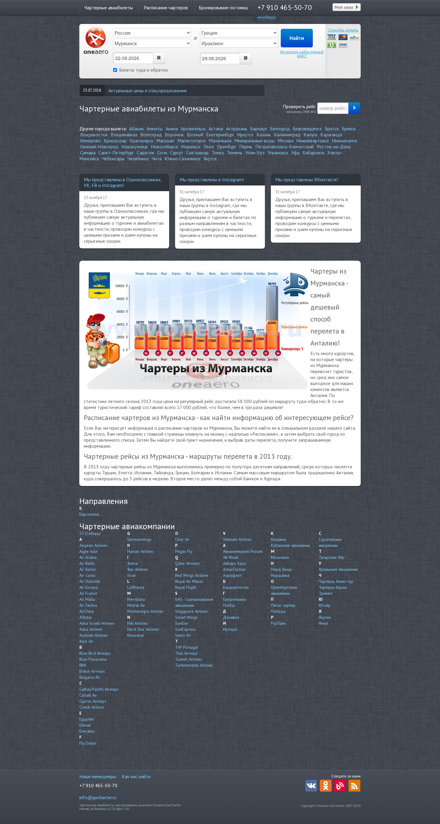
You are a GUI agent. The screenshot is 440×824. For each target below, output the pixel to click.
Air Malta (87, 599)
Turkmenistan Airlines (194, 665)
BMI (82, 665)
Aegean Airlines (93, 545)
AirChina (86, 611)
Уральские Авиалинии (338, 569)
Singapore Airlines (191, 611)
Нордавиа (280, 575)
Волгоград (151, 135)
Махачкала (220, 141)
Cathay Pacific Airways (99, 689)
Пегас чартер (283, 605)
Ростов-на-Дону (334, 147)
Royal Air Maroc (189, 581)
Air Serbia (88, 605)
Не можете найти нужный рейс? (302, 53)
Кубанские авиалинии (290, 545)
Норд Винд (281, 569)
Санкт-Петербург (116, 153)
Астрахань (236, 129)
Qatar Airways (187, 563)
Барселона (89, 514)
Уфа (295, 153)
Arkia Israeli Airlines (97, 623)
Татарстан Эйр (332, 557)
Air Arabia (88, 557)
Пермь (245, 147)
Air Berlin (87, 569)
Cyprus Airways (92, 701)
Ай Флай (230, 557)
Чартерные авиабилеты (108, 7)
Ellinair (85, 725)
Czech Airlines (91, 707)
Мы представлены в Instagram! (212, 179)
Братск (332, 129)
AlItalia (85, 617)
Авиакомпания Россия (243, 551)
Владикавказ (124, 135)
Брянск (349, 129)
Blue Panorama (93, 659)
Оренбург (226, 147)
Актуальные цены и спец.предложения (147, 90)
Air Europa (88, 587)
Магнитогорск (191, 141)
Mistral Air (136, 605)
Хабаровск (313, 153)
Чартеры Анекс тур (336, 581)
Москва (285, 141)
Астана (216, 129)
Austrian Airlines (93, 635)
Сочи (162, 153)
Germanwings (139, 539)
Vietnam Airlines (237, 539)
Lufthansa (135, 587)
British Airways (92, 671)
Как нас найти (136, 776)
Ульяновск (278, 153)
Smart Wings (186, 617)
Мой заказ (344, 7)
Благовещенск (307, 129)
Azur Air (86, 641)
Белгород (280, 129)
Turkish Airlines (188, 659)
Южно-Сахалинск (183, 159)
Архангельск (193, 129)
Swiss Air (183, 635)
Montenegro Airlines (145, 611)
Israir (131, 575)
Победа (278, 611)
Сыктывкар (197, 153)
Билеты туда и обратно (143, 70)
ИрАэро (230, 629)
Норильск (191, 147)
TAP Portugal (186, 647)
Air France (88, 593)
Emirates (87, 731)
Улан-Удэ (255, 153)
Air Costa (87, 575)
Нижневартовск (312, 141)
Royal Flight (185, 587)
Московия (280, 557)
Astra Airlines (91, 629)
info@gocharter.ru (97, 797)
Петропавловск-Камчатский (284, 147)
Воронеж (174, 135)
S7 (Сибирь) (90, 533)
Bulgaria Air (89, 677)
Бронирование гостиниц (223, 7)
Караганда (331, 135)
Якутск (210, 159)
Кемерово (90, 141)
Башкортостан (236, 587)
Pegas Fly (183, 551)
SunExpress (185, 629)
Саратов (145, 153)
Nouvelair (136, 635)
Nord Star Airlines (143, 629)
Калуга (310, 135)
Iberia (132, 563)
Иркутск (245, 135)
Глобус (229, 605)
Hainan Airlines (140, 551)
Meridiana (136, 599)
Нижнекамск (344, 141)
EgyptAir (86, 719)
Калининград (287, 135)
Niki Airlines (137, 623)
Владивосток (94, 135)
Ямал (323, 623)
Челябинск (138, 159)
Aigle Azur (88, 551)
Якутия (325, 617)
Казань (264, 135)
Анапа (172, 129)
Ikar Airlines (137, 569)
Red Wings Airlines (191, 575)
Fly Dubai (87, 743)
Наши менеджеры (97, 776)
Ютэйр (324, 605)
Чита (157, 159)
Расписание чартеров (166, 7)
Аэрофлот (232, 575)
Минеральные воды (254, 141)
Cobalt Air (88, 695)
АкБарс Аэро (234, 563)
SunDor (181, 623)
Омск (209, 147)
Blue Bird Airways (95, 653)
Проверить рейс (299, 108)
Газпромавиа (234, 599)
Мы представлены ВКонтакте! (306, 179)
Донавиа (231, 617)
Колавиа (278, 539)
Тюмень (234, 153)
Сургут (176, 153)
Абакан (136, 129)
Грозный (195, 135)
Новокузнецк (134, 147)
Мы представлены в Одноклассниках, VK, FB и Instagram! (122, 182)
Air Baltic (87, 563)
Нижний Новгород (99, 147)
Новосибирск (164, 147)
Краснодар (115, 141)
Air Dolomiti (89, 581)
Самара (87, 153)
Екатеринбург (220, 135)
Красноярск (141, 141)
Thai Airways (186, 653)
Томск (218, 153)
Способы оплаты (343, 30)
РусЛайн (278, 623)
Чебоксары (113, 159)
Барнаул (258, 129)
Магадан (165, 141)
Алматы (155, 129)
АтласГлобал (234, 569)
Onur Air (182, 539)
